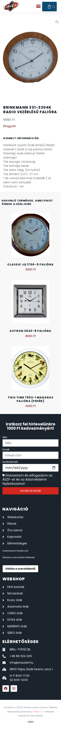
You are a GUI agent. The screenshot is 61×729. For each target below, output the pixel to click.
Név (4, 437)
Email (5, 449)
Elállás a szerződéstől (20, 569)
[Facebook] (5, 688)
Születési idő (10, 462)
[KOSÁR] (49, 6)
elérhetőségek (20, 641)
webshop (13, 579)
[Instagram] (14, 688)
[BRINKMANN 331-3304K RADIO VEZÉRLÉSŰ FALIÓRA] (30, 58)
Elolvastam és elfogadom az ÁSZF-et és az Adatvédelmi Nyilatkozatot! (27, 479)
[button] (38, 6)
